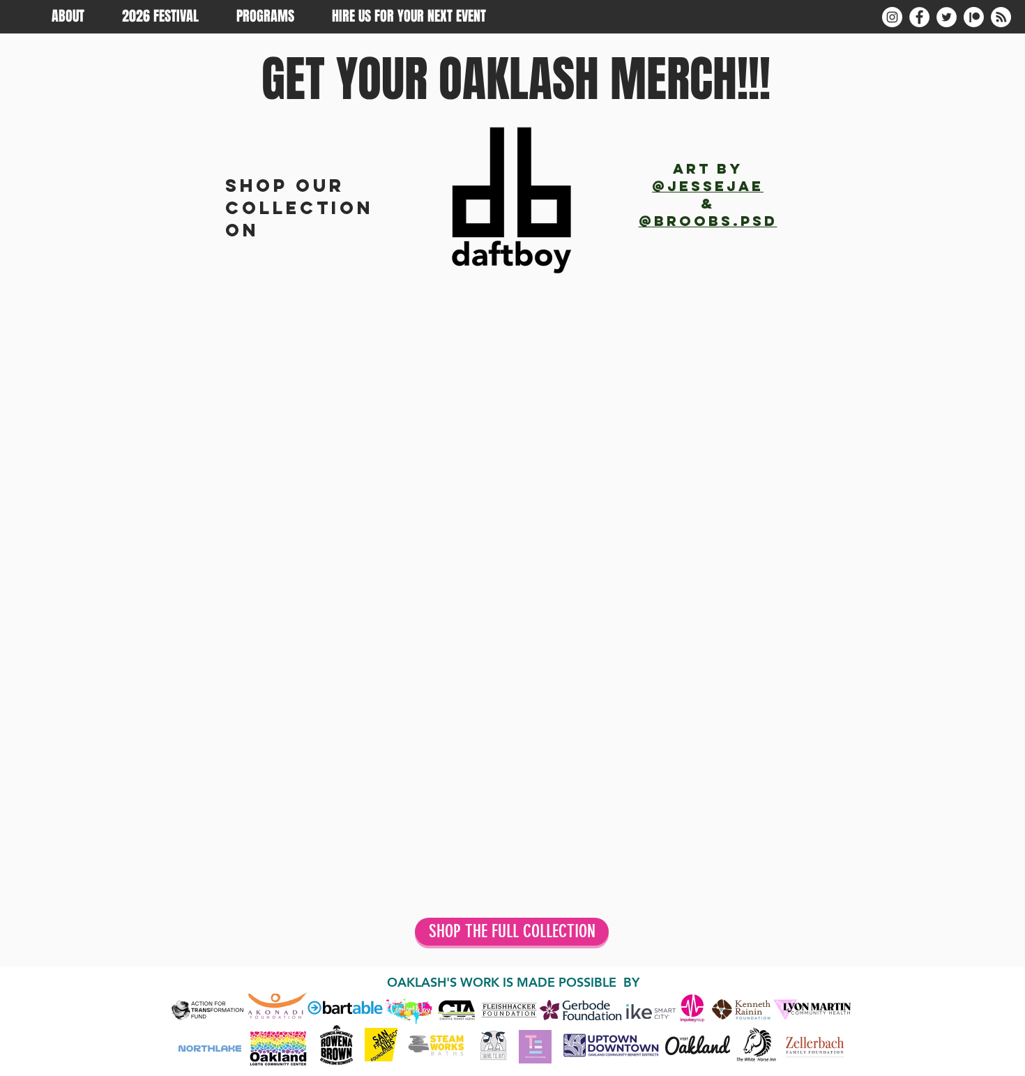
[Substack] (1001, 17)
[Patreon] (974, 17)
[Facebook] (919, 17)
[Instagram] (892, 17)
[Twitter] (946, 17)
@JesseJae (708, 186)
